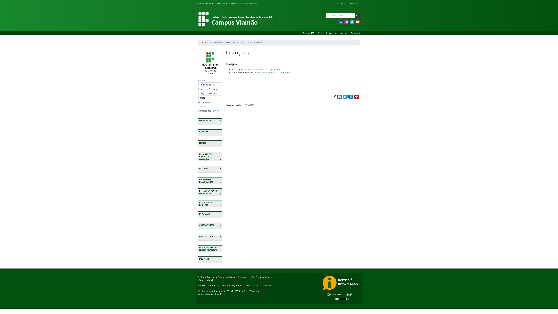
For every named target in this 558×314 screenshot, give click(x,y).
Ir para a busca (235, 3)
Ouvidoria (332, 33)
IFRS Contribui (210, 236)
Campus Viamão (217, 42)
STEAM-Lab (204, 259)
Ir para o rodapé (249, 3)
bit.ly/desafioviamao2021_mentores (272, 72)
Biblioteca (210, 131)
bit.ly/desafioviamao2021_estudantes (262, 69)
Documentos (204, 102)
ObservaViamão (210, 225)
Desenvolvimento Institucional (210, 192)
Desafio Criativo (232, 42)
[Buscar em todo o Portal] (357, 15)
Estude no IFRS (205, 84)
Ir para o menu (221, 3)
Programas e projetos (210, 203)
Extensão (210, 168)
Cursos (201, 80)
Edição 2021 (246, 42)
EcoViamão (210, 214)
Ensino (210, 143)
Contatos (321, 33)
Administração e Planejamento (210, 180)
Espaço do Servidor (207, 93)
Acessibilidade (342, 3)
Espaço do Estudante (208, 89)
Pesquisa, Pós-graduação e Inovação (210, 157)
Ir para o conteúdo (205, 3)
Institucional (210, 120)
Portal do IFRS (308, 33)
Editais (201, 97)
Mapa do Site (355, 3)
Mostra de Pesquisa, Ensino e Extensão (209, 248)
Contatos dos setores (208, 110)
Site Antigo (355, 33)
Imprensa (343, 33)
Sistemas (202, 106)
